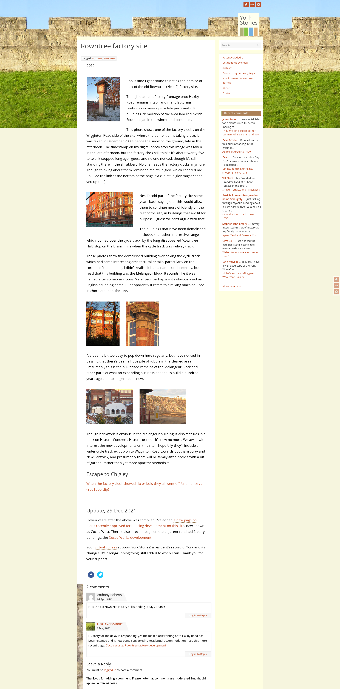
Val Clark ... (229, 178)
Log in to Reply (198, 615)
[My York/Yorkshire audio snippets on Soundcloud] (336, 285)
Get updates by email (235, 62)
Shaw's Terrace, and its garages (241, 189)
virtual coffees (106, 547)
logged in (110, 670)
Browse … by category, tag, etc (240, 73)
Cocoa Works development (130, 537)
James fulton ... (231, 119)
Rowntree (109, 58)
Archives (227, 68)
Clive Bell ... (229, 240)
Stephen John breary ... (236, 223)
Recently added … (232, 57)
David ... (227, 157)
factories (97, 58)
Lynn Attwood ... (231, 261)
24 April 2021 (105, 599)
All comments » (231, 286)
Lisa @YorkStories (110, 624)
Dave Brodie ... (231, 140)
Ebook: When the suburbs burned (237, 80)
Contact (226, 93)
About (226, 88)
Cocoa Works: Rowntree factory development (136, 645)
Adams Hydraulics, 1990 (236, 151)
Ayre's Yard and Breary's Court (240, 235)
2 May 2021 (103, 628)
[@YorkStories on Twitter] (336, 279)
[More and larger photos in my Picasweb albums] (336, 291)
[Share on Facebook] (91, 576)
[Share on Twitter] (100, 576)
